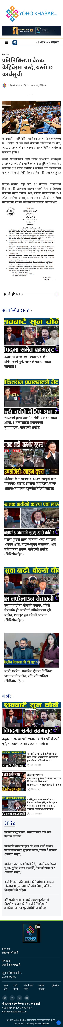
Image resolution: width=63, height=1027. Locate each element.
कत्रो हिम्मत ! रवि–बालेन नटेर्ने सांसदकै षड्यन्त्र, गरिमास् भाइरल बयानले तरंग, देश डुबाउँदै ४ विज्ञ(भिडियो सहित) (29, 886)
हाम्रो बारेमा (15, 987)
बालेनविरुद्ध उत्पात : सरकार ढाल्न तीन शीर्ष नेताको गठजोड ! (27, 834)
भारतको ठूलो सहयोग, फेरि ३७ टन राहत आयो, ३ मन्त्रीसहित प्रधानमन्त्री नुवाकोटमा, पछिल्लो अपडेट (30, 422)
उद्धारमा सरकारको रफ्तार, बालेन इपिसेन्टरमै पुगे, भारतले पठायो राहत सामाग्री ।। (27, 361)
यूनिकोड (55, 986)
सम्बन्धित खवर (15, 310)
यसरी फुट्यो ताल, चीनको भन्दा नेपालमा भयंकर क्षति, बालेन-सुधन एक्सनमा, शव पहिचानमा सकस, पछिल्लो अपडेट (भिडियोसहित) (30, 547)
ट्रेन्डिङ (9, 823)
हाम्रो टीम (6, 987)
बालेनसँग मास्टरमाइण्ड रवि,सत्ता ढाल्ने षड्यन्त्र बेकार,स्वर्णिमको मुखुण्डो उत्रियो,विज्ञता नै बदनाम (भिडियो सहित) (30, 850)
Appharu (45, 1024)
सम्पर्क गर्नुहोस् (42, 987)
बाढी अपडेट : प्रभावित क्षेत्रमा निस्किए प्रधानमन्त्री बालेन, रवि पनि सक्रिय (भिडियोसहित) (28, 676)
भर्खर (7, 696)
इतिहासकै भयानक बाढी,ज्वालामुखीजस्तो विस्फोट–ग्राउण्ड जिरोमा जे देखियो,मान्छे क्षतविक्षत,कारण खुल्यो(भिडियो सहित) (31, 483)
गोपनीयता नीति (28, 987)
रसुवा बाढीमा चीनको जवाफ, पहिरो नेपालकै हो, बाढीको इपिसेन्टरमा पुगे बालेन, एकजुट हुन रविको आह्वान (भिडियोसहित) (27, 613)
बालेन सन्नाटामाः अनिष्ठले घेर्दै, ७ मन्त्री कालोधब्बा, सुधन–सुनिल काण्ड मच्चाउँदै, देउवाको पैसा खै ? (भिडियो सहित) (30, 868)
